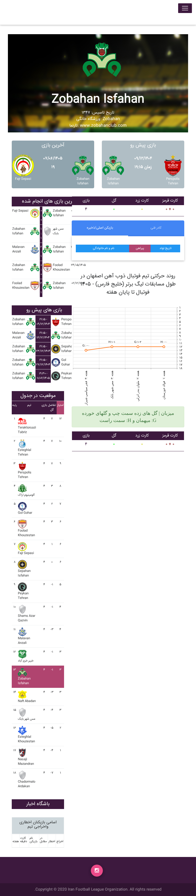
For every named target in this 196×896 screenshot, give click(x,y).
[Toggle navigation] (185, 8)
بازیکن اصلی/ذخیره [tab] (100, 227)
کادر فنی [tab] (156, 227)
